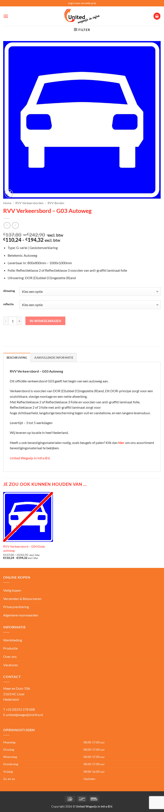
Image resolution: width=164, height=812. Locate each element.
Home (7, 203)
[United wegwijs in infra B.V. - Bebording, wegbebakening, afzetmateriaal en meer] (82, 16)
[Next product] (7, 225)
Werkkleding (12, 640)
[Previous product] (15, 225)
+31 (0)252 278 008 (20, 709)
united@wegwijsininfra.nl (24, 715)
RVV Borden (56, 203)
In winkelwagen (45, 321)
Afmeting (9, 291)
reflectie (8, 304)
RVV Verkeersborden (29, 203)
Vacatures (10, 665)
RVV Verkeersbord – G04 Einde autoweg (24, 548)
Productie (10, 648)
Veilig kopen (12, 590)
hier (121, 443)
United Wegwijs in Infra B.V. (30, 458)
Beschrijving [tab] (17, 357)
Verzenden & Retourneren (22, 599)
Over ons (10, 656)
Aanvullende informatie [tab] (53, 357)
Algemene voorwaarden (20, 615)
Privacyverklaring (16, 607)
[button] (5, 16)
